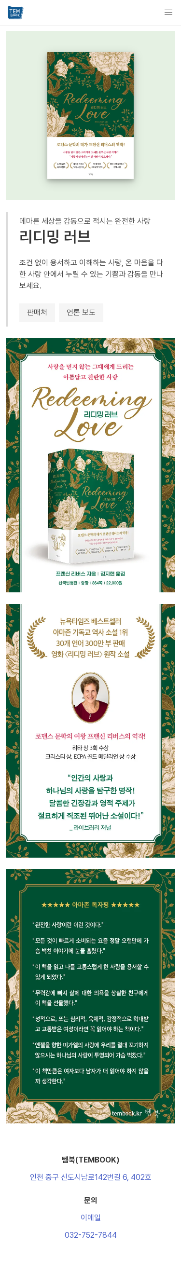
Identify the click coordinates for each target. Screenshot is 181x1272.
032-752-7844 (91, 1235)
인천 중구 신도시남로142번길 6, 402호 (91, 1177)
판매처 (37, 312)
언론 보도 (81, 312)
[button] (168, 12)
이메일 (91, 1217)
